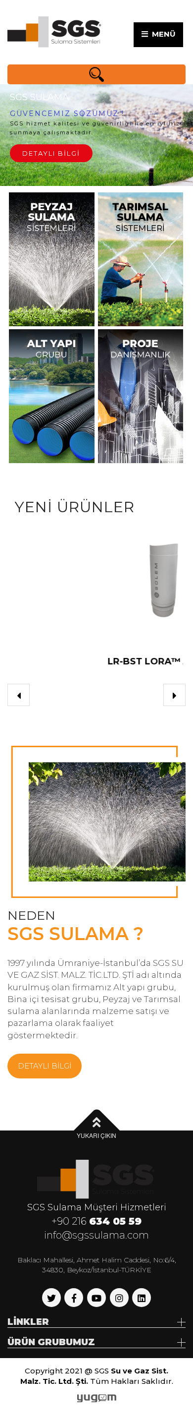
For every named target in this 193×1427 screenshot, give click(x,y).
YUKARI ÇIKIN (96, 1135)
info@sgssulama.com (96, 1235)
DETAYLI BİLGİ (52, 160)
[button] (18, 695)
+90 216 (96, 1221)
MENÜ (162, 34)
